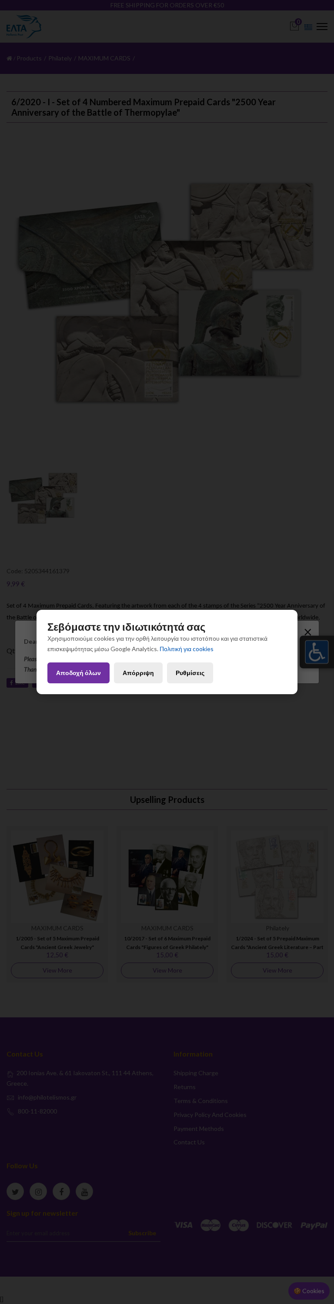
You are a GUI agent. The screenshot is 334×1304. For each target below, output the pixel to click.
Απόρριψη (138, 672)
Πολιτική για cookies (187, 648)
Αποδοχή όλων (78, 672)
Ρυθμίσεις (190, 672)
